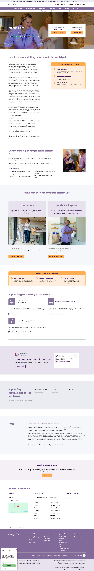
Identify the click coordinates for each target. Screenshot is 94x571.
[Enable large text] (84, 555)
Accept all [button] (9, 565)
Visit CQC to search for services (63, 361)
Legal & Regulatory (47, 555)
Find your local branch (64, 548)
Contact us (31, 545)
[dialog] (9, 559)
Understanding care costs (64, 76)
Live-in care (46, 536)
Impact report (62, 550)
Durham (54, 389)
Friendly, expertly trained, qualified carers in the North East (43, 423)
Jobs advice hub (63, 542)
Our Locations (24, 527)
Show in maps (32, 542)
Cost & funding (62, 536)
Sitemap (65, 555)
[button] (9, 568)
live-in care (16, 63)
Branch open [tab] (53, 497)
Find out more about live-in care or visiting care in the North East (45, 445)
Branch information (62, 69)
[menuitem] (18, 8)
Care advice (62, 538)
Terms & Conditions (36, 555)
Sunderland (27, 66)
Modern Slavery (57, 555)
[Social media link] (74, 537)
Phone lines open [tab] (42, 497)
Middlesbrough (39, 392)
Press (60, 546)
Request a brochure (62, 82)
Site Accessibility (78, 555)
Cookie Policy (4, 563)
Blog (60, 544)
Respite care (47, 540)
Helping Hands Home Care (14, 527)
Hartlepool (55, 392)
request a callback (31, 1)
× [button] (16, 549)
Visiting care (47, 538)
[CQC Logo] (60, 357)
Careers (61, 540)
